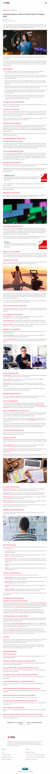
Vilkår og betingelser (6, 759)
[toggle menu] (45, 3)
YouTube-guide (6, 10)
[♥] (25, 768)
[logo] (6, 2)
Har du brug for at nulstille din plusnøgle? (35, 754)
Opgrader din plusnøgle (31, 759)
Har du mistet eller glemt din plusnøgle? (35, 757)
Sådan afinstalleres (30, 752)
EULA (3, 752)
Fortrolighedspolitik (6, 754)
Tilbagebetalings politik (7, 757)
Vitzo (32, 771)
